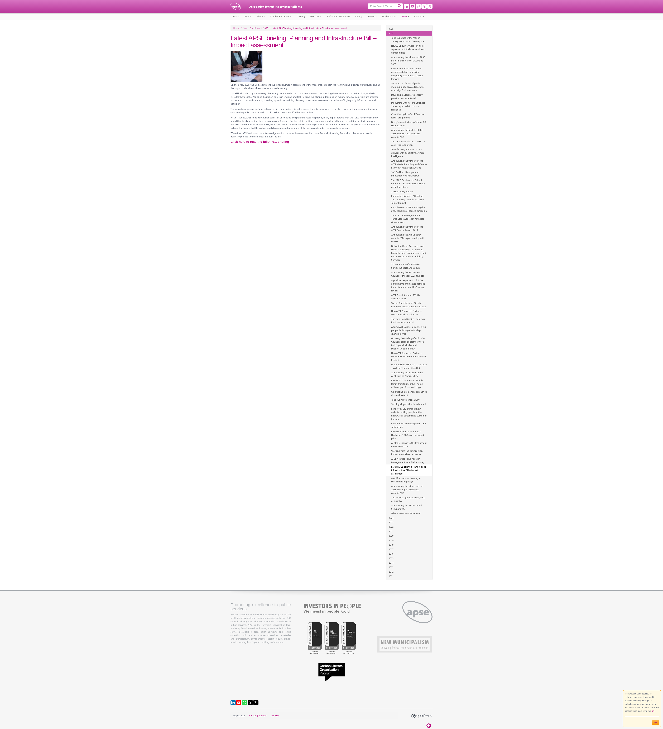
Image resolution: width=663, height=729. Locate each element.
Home (236, 16)
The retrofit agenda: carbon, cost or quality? (408, 499)
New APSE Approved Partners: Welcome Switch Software (406, 312)
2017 (391, 549)
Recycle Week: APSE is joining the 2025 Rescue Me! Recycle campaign (409, 209)
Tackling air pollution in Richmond (408, 404)
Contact (418, 16)
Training (301, 16)
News (404, 16)
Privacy (252, 715)
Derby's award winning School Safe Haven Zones (409, 124)
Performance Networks (338, 16)
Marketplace (388, 16)
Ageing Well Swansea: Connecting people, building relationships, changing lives (408, 330)
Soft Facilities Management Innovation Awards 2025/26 (405, 174)
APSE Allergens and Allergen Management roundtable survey (408, 460)
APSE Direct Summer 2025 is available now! (405, 297)
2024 (391, 517)
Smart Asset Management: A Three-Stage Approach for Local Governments (407, 219)
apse (235, 8)
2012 (391, 571)
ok (655, 722)
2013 (391, 567)
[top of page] (429, 725)
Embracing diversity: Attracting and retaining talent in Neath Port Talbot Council (408, 199)
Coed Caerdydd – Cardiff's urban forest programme (408, 116)
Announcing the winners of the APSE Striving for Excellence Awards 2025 (407, 490)
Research (372, 16)
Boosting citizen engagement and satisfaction (408, 425)
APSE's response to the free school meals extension (408, 444)
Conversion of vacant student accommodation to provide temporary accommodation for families (407, 73)
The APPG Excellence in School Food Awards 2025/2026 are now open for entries (408, 184)
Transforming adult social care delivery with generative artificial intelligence (407, 153)
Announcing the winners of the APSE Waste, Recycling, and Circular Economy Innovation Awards (409, 164)
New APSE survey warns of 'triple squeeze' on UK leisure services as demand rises (408, 49)
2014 (391, 562)
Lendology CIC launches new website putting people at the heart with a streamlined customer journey (409, 414)
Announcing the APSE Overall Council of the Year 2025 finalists (407, 274)
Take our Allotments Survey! (405, 399)
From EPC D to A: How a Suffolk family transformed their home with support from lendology (407, 384)
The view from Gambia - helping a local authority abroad (408, 320)
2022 (391, 526)
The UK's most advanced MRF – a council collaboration (408, 143)
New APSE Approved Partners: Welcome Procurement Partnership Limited (409, 357)
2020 (391, 535)
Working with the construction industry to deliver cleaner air (407, 452)
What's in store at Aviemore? (406, 513)
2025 (391, 33)
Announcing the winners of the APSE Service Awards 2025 (407, 228)
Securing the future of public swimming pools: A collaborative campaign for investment (408, 87)
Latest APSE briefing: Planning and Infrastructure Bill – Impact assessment (408, 470)
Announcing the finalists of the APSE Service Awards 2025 (407, 374)
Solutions (315, 16)
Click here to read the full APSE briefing (259, 141)
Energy (359, 16)
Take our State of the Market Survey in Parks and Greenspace (407, 39)
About (260, 16)
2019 (391, 540)
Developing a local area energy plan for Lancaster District (407, 96)
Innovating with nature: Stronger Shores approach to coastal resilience (408, 106)
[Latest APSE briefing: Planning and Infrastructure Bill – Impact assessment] (305, 66)
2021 (391, 531)
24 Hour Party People (402, 191)
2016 (391, 553)
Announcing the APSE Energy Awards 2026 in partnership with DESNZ (407, 238)
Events (247, 16)
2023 (391, 522)
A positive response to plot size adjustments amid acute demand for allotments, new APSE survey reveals (408, 285)
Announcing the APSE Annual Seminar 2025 (406, 507)
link (653, 711)
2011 (391, 576)
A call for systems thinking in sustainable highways (406, 480)
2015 (391, 558)
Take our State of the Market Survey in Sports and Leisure (405, 266)
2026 (391, 28)
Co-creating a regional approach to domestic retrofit (409, 393)
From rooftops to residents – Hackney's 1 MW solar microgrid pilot (407, 435)
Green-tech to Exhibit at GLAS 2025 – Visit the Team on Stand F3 (409, 366)
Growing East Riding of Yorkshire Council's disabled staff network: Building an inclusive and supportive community (408, 343)
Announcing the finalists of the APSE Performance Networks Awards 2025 (407, 133)
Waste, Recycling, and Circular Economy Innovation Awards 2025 (408, 304)
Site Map (275, 715)
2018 (391, 544)
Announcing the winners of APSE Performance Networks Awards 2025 (408, 61)
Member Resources (280, 16)
